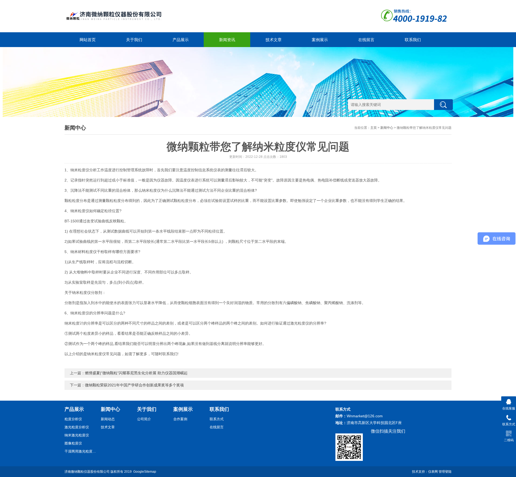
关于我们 (134, 39)
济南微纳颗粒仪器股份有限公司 (87, 472)
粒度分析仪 (73, 419)
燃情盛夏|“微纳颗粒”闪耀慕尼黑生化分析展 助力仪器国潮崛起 (136, 373)
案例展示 (320, 39)
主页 (373, 128)
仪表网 (433, 472)
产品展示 (181, 39)
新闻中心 (386, 128)
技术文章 (274, 39)
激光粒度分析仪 (76, 427)
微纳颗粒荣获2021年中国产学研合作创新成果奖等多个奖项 (134, 385)
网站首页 (88, 39)
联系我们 (413, 39)
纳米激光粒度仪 (76, 435)
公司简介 (144, 419)
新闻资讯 (227, 39)
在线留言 (366, 39)
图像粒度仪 (73, 443)
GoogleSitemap (144, 472)
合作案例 (180, 419)
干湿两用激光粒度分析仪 (80, 451)
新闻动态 (108, 419)
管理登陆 (445, 472)
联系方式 (217, 419)
